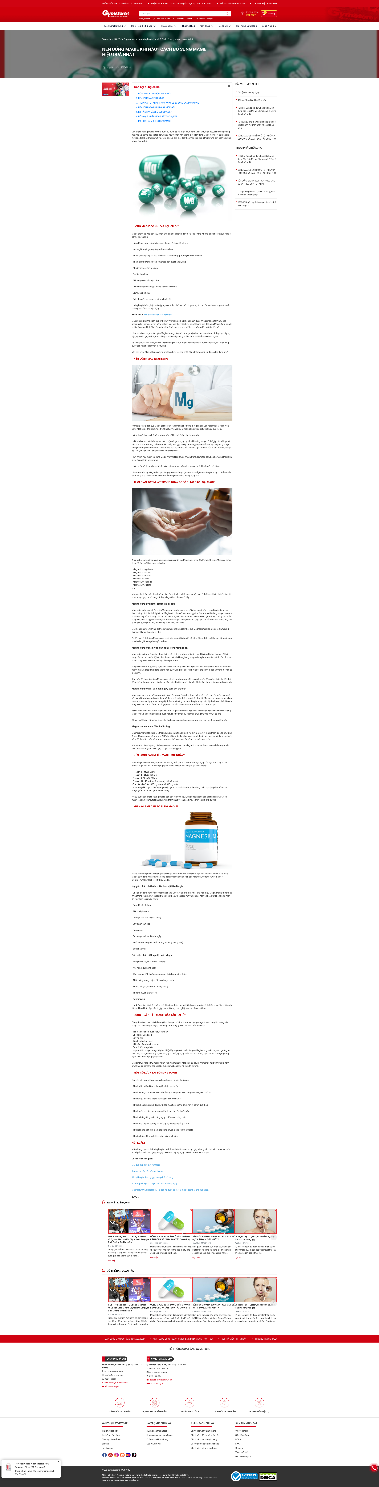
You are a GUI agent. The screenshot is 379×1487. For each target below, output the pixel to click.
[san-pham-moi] (115, 89)
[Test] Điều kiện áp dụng (249, 92)
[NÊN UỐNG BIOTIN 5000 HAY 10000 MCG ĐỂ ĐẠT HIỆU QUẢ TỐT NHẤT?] (213, 1221)
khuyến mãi (167, 26)
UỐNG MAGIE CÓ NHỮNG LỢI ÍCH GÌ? (154, 93)
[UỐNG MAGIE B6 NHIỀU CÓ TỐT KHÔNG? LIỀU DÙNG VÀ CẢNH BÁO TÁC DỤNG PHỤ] (171, 1221)
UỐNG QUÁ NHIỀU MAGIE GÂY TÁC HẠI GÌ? (157, 116)
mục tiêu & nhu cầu (142, 26)
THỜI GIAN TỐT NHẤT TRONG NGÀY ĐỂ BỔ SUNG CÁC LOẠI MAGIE (169, 103)
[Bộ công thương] (245, 1476)
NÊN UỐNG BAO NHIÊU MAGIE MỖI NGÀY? (157, 107)
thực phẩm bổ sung (112, 26)
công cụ (223, 26)
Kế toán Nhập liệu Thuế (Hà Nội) (252, 100)
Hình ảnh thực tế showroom (116, 1383)
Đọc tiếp (111, 1260)
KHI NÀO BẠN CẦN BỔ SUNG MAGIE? (155, 112)
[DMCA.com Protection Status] (268, 1476)
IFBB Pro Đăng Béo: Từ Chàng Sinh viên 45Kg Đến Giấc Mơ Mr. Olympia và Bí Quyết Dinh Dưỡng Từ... (257, 111)
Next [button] (273, 1237)
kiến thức (205, 26)
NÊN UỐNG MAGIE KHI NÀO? (151, 98)
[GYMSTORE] (116, 14)
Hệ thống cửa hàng (246, 26)
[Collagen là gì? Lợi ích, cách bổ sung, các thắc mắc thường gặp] (256, 1221)
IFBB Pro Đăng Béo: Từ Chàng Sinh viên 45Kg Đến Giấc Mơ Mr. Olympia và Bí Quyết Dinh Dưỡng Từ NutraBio (128, 1239)
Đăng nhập (267, 26)
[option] (129, 1237)
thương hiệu (188, 26)
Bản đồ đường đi (111, 1386)
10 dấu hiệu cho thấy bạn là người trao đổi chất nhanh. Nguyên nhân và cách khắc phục (257, 125)
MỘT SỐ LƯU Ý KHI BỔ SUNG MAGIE (154, 121)
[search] (227, 13)
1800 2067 (251, 15)
